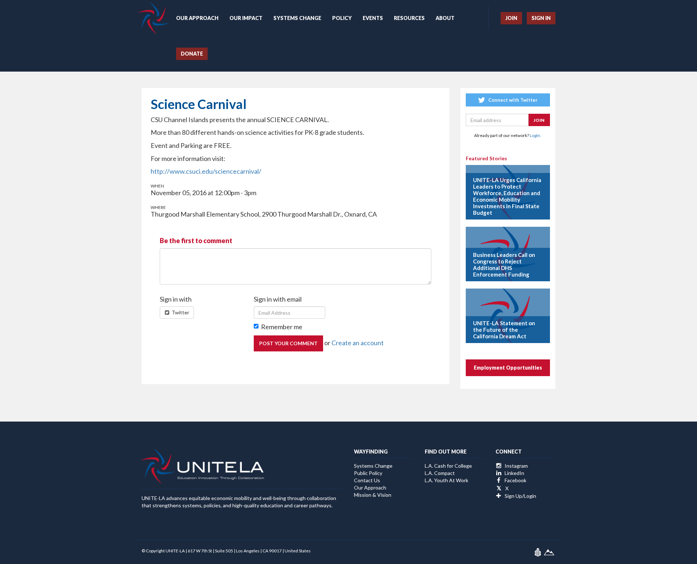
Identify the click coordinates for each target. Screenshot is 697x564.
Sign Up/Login (520, 496)
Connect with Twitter (512, 100)
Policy (342, 18)
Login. (535, 135)
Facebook (515, 480)
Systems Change (297, 18)
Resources (409, 18)
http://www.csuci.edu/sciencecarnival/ (206, 171)
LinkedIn (514, 473)
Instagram (516, 466)
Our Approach (197, 18)
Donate (192, 54)
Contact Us (367, 480)
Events (373, 18)
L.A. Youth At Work (446, 480)
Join (511, 18)
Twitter (180, 312)
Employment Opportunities (508, 367)
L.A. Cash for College (448, 466)
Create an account (357, 343)
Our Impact (245, 18)
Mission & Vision (372, 495)
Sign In (541, 18)
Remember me (281, 327)
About (445, 18)
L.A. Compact (440, 473)
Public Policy (368, 473)
